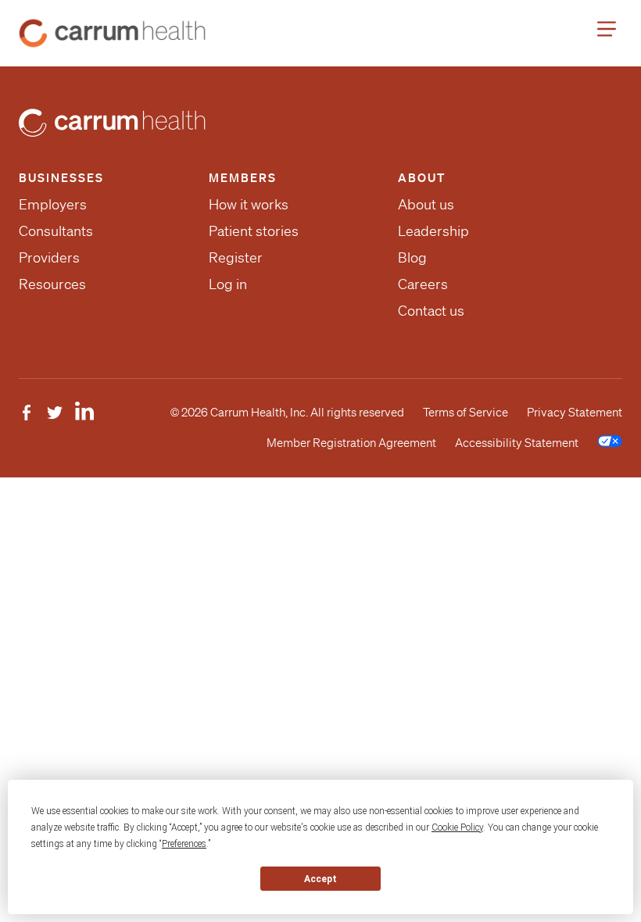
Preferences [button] (184, 843)
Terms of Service (465, 413)
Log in (228, 283)
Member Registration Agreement (351, 443)
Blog (412, 257)
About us (426, 204)
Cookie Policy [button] (457, 827)
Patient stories (254, 230)
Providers (49, 257)
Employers (53, 204)
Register (236, 257)
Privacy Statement (574, 413)
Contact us (431, 310)
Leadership (433, 230)
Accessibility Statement (516, 443)
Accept (320, 879)
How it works (248, 204)
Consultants (56, 230)
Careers (423, 283)
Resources (52, 283)
